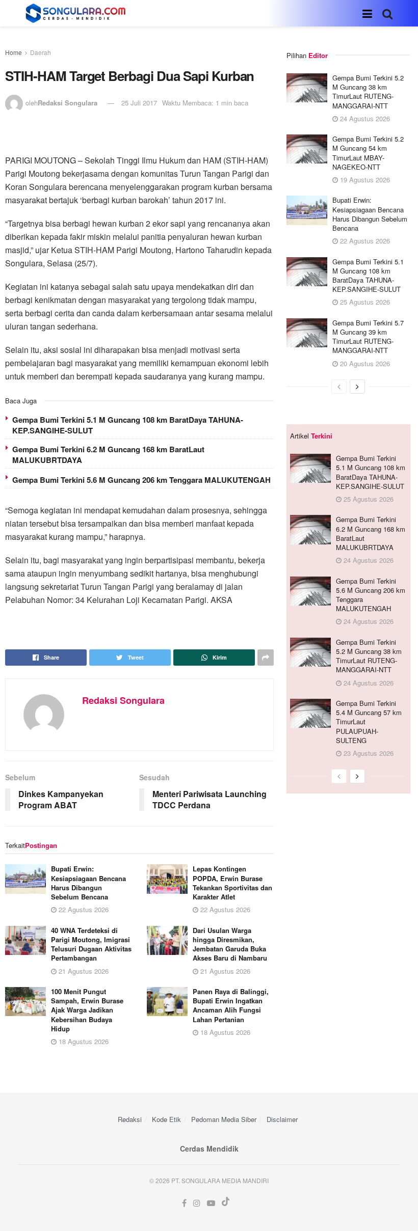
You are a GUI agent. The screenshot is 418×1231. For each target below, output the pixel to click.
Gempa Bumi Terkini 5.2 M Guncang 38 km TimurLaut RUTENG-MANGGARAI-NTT (368, 92)
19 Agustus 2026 (364, 179)
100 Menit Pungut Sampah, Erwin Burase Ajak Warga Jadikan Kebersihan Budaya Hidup (87, 1010)
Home (13, 52)
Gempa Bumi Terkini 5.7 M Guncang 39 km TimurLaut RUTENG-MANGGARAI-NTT (368, 336)
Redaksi (130, 1119)
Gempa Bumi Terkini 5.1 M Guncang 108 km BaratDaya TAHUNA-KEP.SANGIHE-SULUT (127, 425)
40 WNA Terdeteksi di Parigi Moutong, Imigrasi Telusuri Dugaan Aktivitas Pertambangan (91, 944)
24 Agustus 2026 (364, 118)
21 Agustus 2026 (83, 971)
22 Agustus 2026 (83, 909)
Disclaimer (282, 1119)
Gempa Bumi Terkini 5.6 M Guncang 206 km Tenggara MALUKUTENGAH (141, 479)
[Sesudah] (357, 386)
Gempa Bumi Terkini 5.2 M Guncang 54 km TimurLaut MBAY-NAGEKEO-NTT (368, 153)
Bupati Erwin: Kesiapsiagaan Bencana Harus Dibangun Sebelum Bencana (88, 882)
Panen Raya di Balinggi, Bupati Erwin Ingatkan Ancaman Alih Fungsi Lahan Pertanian (231, 1005)
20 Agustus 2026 (364, 363)
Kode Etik (166, 1119)
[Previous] (339, 386)
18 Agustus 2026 (83, 1041)
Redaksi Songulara (67, 102)
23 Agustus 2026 (368, 753)
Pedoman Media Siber (223, 1119)
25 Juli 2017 (139, 102)
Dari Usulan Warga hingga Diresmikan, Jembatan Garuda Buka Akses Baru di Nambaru (230, 944)
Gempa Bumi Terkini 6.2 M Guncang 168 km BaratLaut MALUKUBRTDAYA (108, 455)
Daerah (40, 52)
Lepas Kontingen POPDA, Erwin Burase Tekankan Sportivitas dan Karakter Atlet (232, 882)
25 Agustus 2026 (364, 302)
